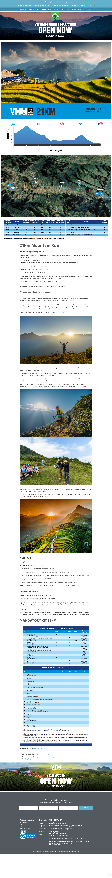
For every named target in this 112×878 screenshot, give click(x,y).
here (69, 255)
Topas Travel (76, 851)
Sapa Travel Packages (42, 755)
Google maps (43, 266)
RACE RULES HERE (40, 749)
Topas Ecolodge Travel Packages (45, 757)
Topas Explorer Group (66, 851)
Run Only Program (28, 759)
